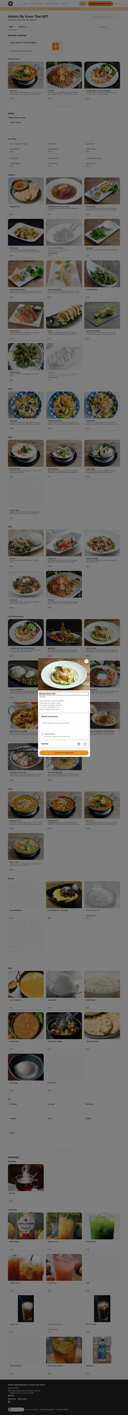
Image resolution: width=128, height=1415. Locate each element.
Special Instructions (49, 716)
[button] (64, 674)
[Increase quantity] (85, 743)
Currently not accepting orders (64, 753)
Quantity (44, 744)
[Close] (86, 661)
